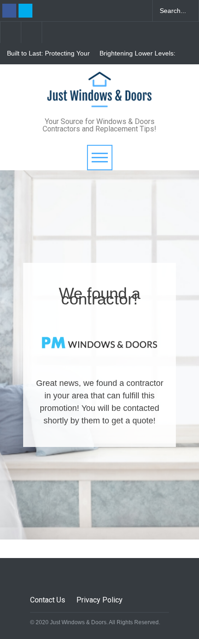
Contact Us (47, 600)
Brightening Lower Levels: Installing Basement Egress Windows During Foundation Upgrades (141, 53)
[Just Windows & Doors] (99, 99)
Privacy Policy (99, 600)
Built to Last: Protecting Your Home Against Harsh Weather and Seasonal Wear (48, 53)
